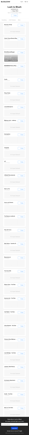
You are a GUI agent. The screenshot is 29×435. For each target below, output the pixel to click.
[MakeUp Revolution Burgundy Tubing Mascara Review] (21, 58)
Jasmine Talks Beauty (9, 366)
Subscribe (14, 428)
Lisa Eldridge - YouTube (10, 353)
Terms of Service (21, 433)
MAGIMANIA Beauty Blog (10, 65)
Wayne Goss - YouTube (9, 284)
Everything (4, 20)
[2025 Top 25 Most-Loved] (7, 222)
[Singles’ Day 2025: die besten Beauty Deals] (21, 71)
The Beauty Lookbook (9, 216)
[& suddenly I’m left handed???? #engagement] (14, 318)
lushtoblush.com (14, 9)
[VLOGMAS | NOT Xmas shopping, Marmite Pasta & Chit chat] (14, 304)
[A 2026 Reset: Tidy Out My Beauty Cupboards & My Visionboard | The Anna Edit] (7, 345)
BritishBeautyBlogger (9, 52)
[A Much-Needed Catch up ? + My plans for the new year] (7, 304)
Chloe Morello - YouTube (10, 325)
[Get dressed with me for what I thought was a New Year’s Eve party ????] (21, 318)
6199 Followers (12, 20)
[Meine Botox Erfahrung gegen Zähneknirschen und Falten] (7, 44)
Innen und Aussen (8, 202)
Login (20, 431)
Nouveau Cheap (8, 24)
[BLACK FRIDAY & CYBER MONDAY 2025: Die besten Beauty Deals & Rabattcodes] (7, 71)
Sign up (26, 1)
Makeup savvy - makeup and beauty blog (14, 120)
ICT (5, 161)
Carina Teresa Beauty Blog (10, 38)
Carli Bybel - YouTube (9, 312)
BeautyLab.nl (7, 257)
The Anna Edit (7, 271)
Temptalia (6, 147)
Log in (21, 1)
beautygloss (7, 134)
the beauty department (9, 380)
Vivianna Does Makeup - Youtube (12, 339)
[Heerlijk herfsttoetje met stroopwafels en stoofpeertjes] (21, 263)
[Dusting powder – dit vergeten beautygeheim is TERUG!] (7, 263)
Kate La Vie (7, 188)
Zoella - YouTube (8, 394)
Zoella (5, 79)
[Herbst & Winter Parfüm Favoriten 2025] (14, 44)
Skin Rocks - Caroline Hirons (11, 243)
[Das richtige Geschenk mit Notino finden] (7, 208)
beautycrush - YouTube (9, 298)
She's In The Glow (8, 407)
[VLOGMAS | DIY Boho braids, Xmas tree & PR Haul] (21, 304)
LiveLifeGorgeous (8, 106)
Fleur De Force (7, 229)
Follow (15, 15)
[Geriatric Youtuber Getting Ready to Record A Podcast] (7, 331)
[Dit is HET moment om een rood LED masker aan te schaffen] (14, 263)
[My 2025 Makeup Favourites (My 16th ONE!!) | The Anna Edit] (14, 345)
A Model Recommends (9, 175)
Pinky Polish (7, 93)
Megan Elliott (15, 11)
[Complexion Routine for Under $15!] (7, 318)
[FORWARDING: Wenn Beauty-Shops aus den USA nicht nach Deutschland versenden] (14, 71)
